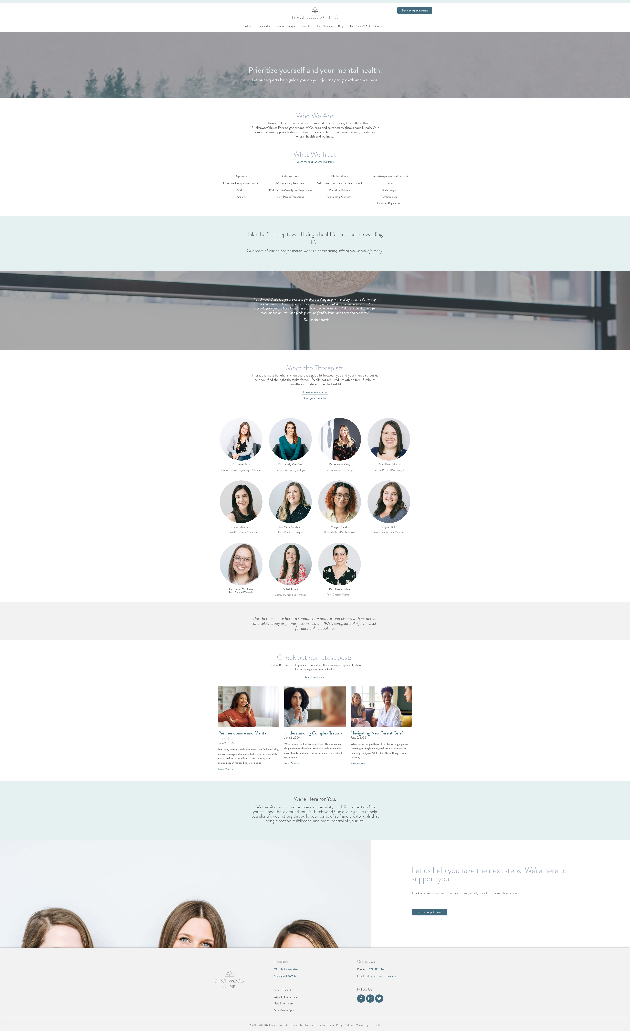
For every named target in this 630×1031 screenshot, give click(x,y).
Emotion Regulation (388, 203)
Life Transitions (339, 176)
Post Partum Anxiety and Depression (290, 190)
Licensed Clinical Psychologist (290, 470)
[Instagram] (370, 998)
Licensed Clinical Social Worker (339, 532)
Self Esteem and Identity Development (339, 183)
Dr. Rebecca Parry (339, 464)
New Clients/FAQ (359, 26)
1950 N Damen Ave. (286, 969)
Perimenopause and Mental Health (242, 736)
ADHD (241, 190)
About (248, 26)
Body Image (389, 190)
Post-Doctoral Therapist (290, 532)
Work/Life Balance (339, 190)
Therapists (306, 26)
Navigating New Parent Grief (377, 733)
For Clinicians (325, 26)
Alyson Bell (388, 527)
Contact (380, 26)
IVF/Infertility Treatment (290, 183)
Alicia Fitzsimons (241, 527)
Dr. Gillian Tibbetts (389, 464)
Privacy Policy (296, 1025)
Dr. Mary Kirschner (290, 527)
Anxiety (241, 196)
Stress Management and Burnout (389, 176)
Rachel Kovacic (290, 589)
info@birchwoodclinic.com (381, 976)
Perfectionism (389, 196)
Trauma (389, 183)
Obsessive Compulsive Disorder (241, 183)
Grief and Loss (290, 176)
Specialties (264, 26)
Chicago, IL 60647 (285, 975)
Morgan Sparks (339, 527)
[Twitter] (379, 998)
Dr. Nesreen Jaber (339, 589)
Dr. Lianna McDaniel (241, 589)
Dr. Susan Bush (241, 464)
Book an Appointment (415, 10)
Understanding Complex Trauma (313, 733)
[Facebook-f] (361, 998)
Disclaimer (349, 1025)
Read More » (225, 768)
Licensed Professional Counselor (241, 532)
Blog (340, 26)
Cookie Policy (335, 1025)
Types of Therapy (285, 26)
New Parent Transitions (290, 196)
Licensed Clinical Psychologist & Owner (241, 470)
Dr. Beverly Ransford (290, 464)
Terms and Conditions (316, 1025)
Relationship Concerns (339, 196)
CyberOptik (375, 1025)
